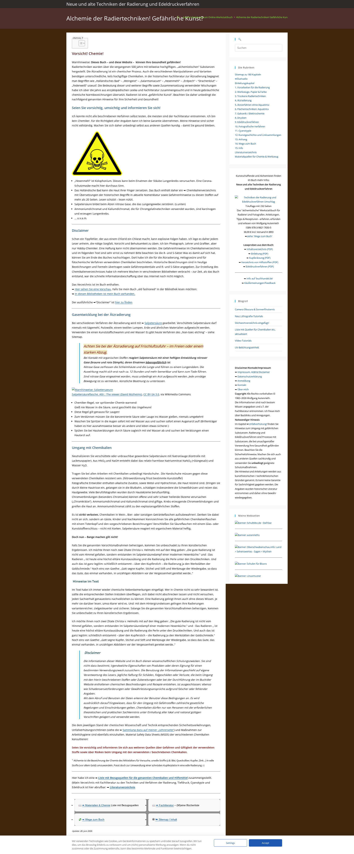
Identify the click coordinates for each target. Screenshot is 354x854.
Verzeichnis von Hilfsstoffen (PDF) (259, 262)
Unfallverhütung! (258, 424)
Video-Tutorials (243, 340)
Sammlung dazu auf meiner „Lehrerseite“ (148, 730)
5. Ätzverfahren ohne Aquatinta (252, 104)
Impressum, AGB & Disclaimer (253, 372)
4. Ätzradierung (243, 100)
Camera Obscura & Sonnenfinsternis (255, 309)
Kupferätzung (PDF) (259, 257)
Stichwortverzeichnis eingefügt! (252, 323)
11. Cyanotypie (243, 130)
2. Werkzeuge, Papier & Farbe (251, 92)
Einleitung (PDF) (259, 253)
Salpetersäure (153, 323)
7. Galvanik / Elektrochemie (249, 113)
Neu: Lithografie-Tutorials (249, 316)
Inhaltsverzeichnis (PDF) (260, 249)
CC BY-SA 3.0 (151, 394)
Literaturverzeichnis (246, 152)
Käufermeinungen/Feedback (259, 283)
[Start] (178, 17)
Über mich (243, 389)
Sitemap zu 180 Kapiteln (248, 74)
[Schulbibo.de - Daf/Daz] (253, 522)
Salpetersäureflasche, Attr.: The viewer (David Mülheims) (107, 394)
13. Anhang (241, 139)
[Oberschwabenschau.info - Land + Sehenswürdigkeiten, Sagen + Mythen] (258, 549)
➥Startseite (241, 78)
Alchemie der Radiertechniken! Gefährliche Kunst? (263, 17)
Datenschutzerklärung (249, 376)
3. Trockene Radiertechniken (250, 96)
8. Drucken (241, 117)
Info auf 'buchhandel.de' (260, 278)
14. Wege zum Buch (245, 143)
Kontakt (241, 385)
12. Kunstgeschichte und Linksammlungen (258, 135)
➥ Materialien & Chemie (96, 805)
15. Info (239, 148)
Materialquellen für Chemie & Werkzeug (256, 156)
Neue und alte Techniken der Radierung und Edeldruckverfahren (132, 4)
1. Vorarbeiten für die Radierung (252, 87)
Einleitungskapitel (244, 83)
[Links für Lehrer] (247, 534)
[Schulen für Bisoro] (251, 563)
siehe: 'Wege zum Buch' (259, 236)
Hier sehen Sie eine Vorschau (93, 289)
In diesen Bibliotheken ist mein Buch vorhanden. (105, 294)
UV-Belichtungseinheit (247, 347)
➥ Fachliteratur (165, 805)
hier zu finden (123, 302)
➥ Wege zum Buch (93, 819)
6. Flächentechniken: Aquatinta (252, 109)
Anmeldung (243, 380)
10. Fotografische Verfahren (250, 126)
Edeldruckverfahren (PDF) (260, 266)
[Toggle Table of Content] (80, 43)
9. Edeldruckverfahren (247, 122)
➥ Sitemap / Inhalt (166, 819)
